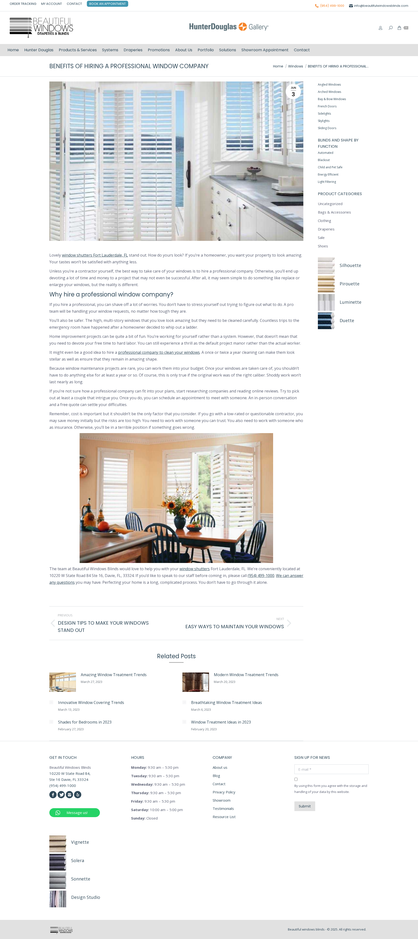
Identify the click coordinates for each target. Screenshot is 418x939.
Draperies (326, 229)
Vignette (80, 842)
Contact (219, 783)
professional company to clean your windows (159, 352)
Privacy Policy (224, 792)
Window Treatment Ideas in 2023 (221, 722)
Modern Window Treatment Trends (246, 674)
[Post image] (62, 682)
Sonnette (80, 879)
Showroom (222, 800)
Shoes (323, 246)
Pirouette (349, 284)
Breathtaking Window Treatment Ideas (226, 702)
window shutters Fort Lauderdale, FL (95, 255)
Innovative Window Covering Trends (91, 702)
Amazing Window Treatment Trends (114, 674)
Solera (77, 860)
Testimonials (223, 808)
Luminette (350, 302)
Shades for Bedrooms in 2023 (85, 722)
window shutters (194, 568)
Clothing (324, 220)
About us (220, 767)
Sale (321, 237)
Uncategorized (330, 203)
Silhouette (350, 265)
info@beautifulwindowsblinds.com (381, 5)
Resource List (224, 816)
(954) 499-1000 (332, 5)
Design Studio (85, 897)
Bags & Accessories (334, 212)
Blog (216, 775)
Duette (347, 320)
